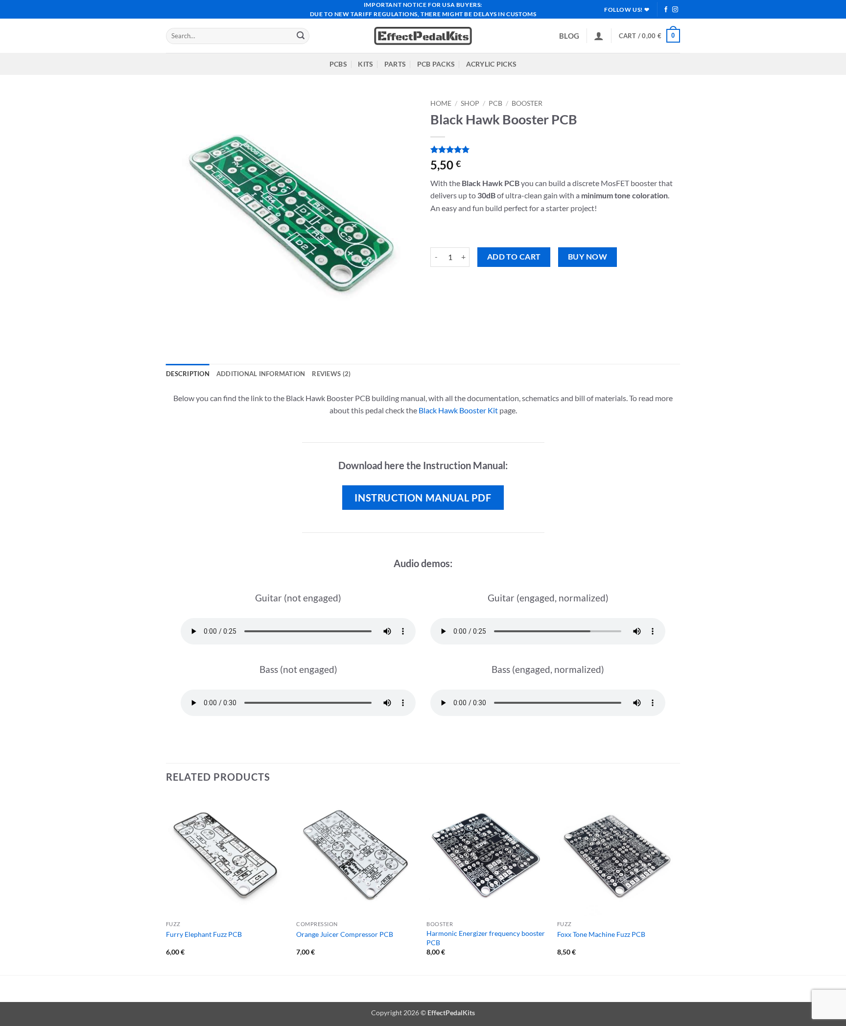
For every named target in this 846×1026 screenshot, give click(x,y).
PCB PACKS (436, 64)
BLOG (569, 35)
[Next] (677, 884)
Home (440, 103)
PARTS (395, 64)
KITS (365, 64)
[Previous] (166, 884)
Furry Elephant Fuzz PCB (204, 934)
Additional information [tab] (261, 374)
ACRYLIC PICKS (491, 64)
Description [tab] (188, 374)
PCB (495, 103)
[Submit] (300, 36)
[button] (599, 36)
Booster (527, 103)
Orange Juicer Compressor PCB (344, 934)
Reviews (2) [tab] (331, 374)
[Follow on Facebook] (666, 9)
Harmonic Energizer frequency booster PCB (485, 938)
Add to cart (514, 256)
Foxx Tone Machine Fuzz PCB (601, 934)
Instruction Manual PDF (422, 497)
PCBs (338, 64)
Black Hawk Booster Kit (458, 410)
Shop (470, 103)
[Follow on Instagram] (675, 9)
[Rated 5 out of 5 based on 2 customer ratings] (555, 149)
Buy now (587, 256)
